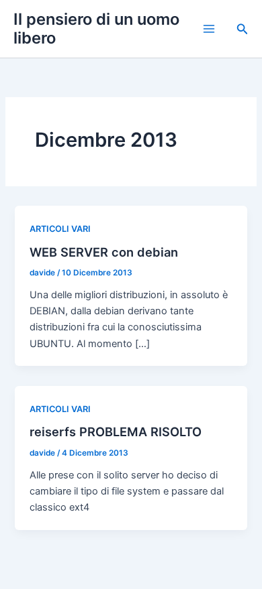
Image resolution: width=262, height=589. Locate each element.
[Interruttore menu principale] (209, 29)
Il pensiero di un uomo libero (96, 28)
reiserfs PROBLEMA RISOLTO (116, 431)
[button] (242, 29)
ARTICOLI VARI (60, 229)
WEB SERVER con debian (104, 252)
